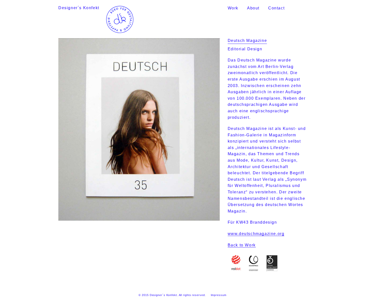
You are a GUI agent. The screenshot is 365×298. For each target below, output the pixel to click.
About (253, 8)
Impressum (218, 295)
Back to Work (242, 245)
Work (233, 8)
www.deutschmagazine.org (256, 234)
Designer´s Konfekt (78, 8)
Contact (276, 8)
